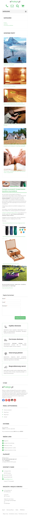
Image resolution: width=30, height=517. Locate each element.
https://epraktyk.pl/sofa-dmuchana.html (11, 263)
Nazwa (3, 298)
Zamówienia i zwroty (13, 513)
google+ (6, 400)
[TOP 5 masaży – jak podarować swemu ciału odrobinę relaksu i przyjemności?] (15, 149)
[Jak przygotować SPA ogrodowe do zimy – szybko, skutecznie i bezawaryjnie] (15, 37)
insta (12, 400)
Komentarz (4, 305)
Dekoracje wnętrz (10, 509)
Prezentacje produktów (8, 25)
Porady (5, 22)
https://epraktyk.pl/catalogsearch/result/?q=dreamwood (14, 236)
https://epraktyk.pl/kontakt (7, 287)
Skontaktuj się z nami (23, 513)
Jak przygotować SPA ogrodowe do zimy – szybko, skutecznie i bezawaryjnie (14, 64)
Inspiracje (6, 24)
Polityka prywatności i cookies (10, 447)
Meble (17, 509)
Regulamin (6, 440)
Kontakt (5, 417)
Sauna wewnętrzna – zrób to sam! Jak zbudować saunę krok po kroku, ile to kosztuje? (15, 85)
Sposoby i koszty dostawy (9, 443)
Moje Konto (6, 412)
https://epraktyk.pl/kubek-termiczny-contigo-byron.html (14, 223)
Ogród (3, 509)
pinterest (9, 400)
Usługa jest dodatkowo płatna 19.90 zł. (10, 212)
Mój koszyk (6, 414)
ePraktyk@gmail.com (8, 479)
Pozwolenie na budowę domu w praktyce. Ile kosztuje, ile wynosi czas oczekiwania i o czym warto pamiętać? (14, 145)
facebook (3, 400)
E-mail (3, 302)
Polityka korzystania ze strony (10, 450)
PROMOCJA (22, 509)
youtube (15, 400)
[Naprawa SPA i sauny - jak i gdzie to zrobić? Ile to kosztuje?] (15, 107)
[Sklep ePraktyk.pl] (15, 1)
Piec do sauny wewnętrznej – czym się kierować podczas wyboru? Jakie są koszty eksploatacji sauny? (14, 103)
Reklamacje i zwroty (8, 445)
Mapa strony (5, 513)
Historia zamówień (8, 410)
